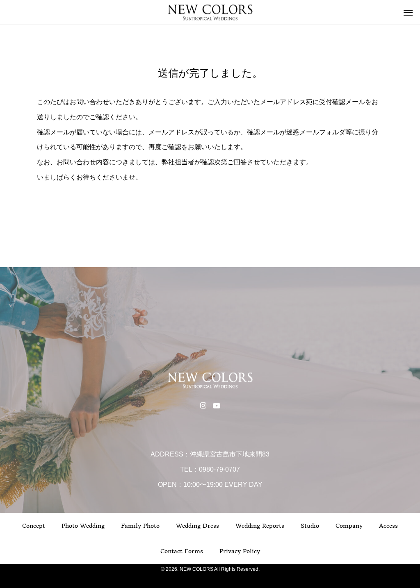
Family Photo (140, 525)
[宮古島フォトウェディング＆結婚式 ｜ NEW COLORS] (210, 12)
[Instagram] (203, 405)
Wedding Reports (259, 525)
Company (349, 525)
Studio (310, 525)
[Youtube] (216, 405)
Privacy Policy (239, 551)
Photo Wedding (83, 525)
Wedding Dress (197, 525)
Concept (33, 525)
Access (388, 525)
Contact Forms (181, 551)
